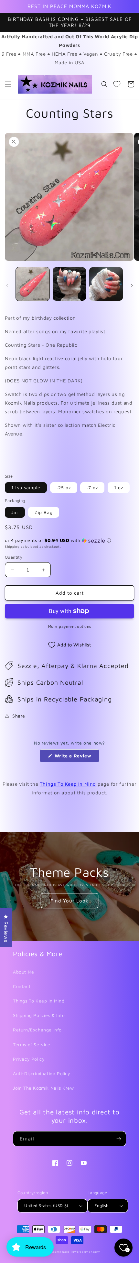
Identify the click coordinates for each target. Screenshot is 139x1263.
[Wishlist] (117, 84)
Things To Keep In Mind (68, 784)
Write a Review (76, 757)
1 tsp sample (25, 487)
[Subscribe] (119, 1138)
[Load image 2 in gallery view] (69, 284)
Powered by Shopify (86, 1251)
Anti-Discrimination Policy (41, 1073)
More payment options (69, 626)
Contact (21, 986)
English (101, 1205)
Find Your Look (69, 900)
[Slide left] (7, 286)
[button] (8, 84)
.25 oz (64, 487)
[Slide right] (132, 286)
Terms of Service (31, 1044)
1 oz (118, 487)
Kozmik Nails (60, 1251)
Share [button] (18, 715)
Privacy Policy (29, 1059)
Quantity (13, 557)
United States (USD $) (46, 1205)
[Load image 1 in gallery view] (32, 284)
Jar (14, 512)
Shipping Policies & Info (39, 1015)
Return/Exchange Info (37, 1029)
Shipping (12, 546)
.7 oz (92, 487)
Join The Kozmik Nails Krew (43, 1088)
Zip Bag (44, 512)
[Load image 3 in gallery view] (106, 284)
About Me (23, 972)
